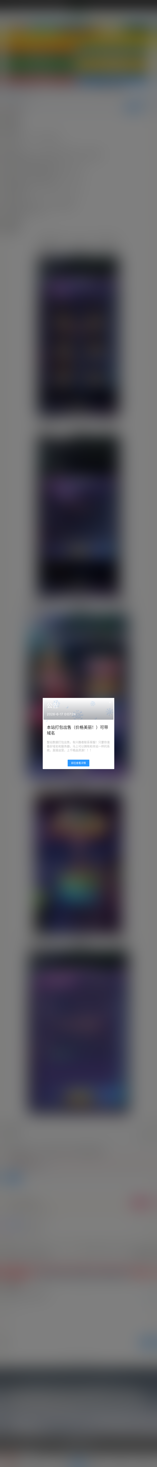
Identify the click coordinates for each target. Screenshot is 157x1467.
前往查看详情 (78, 763)
